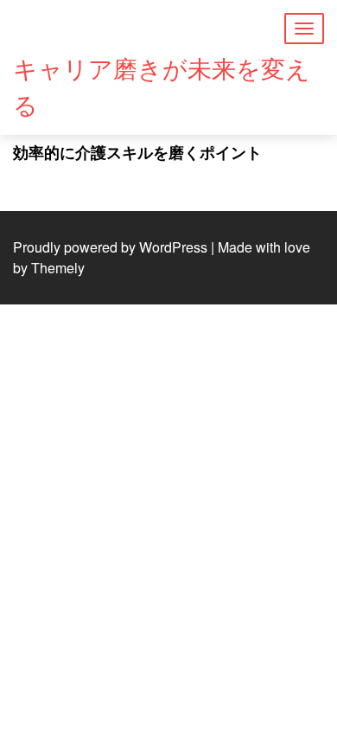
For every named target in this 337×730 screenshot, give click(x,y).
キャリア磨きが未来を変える (161, 85)
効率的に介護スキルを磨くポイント (137, 152)
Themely (58, 268)
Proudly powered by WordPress (110, 247)
